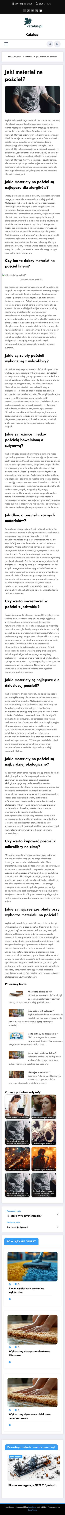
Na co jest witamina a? (39, 1072)
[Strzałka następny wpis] (57, 1227)
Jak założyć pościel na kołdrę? (42, 1053)
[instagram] (36, 10)
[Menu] (6, 44)
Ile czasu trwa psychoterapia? (24, 1216)
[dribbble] (32, 10)
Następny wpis (13, 1222)
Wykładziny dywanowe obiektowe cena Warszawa (29, 1416)
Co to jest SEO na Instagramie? (43, 1033)
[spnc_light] (57, 44)
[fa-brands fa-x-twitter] (28, 10)
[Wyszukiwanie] (49, 44)
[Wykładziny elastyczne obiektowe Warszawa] (33, 1329)
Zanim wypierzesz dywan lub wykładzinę (26, 1290)
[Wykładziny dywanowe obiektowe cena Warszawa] (33, 1392)
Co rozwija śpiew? (17, 1227)
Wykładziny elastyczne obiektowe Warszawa (29, 1353)
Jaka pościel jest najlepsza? (41, 1010)
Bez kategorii (20, 1457)
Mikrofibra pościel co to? (40, 991)
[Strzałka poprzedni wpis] (57, 1214)
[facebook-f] (24, 10)
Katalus (32, 34)
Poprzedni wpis (14, 1211)
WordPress (32, 1507)
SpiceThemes (32, 1510)
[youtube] (40, 10)
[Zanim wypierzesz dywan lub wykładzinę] (33, 1266)
